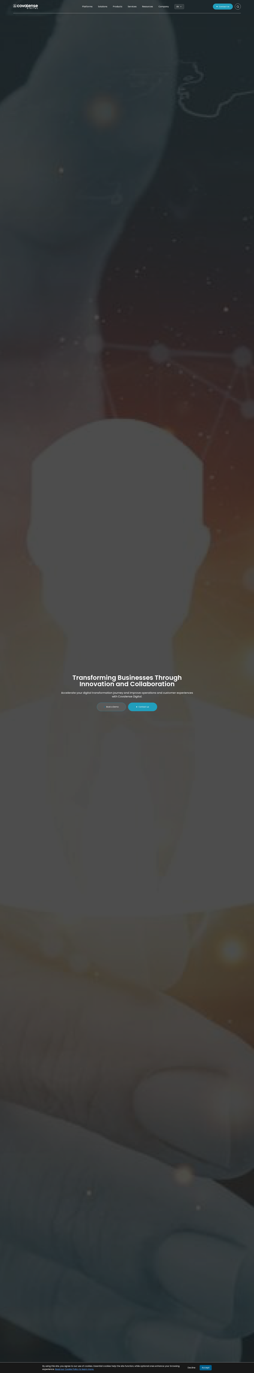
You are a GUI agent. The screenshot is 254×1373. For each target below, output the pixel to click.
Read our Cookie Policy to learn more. (74, 1369)
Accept (206, 1367)
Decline (191, 1367)
